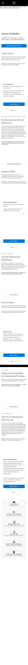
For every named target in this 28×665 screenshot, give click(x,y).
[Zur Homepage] (14, 3)
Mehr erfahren (14, 295)
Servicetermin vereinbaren (14, 45)
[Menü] (3, 3)
